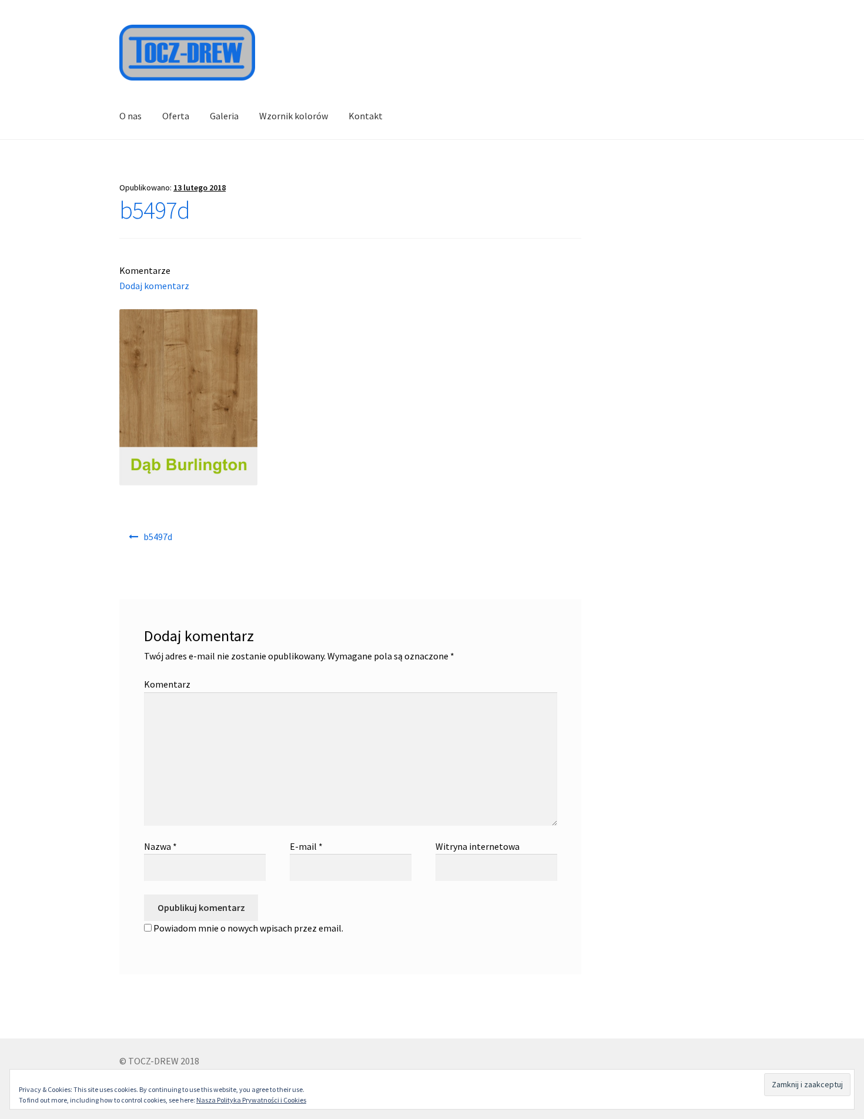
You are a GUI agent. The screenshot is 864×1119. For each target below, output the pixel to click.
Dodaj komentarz (154, 286)
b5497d (157, 536)
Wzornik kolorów (293, 116)
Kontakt (366, 116)
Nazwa (160, 846)
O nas (130, 116)
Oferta (175, 116)
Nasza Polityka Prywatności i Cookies (251, 1099)
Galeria (224, 116)
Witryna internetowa (478, 846)
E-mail (306, 846)
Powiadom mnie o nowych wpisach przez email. (248, 928)
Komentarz (167, 684)
